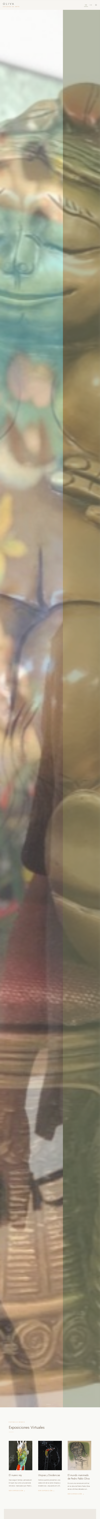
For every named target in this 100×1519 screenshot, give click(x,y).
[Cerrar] (96, 5)
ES (86, 5)
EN (91, 5)
